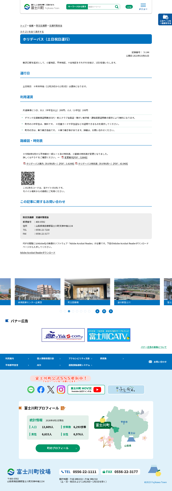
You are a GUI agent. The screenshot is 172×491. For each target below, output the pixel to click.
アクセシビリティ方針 (79, 358)
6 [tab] (81, 311)
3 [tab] (69, 311)
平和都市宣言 (11, 365)
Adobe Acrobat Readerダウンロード (37, 252)
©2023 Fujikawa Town (155, 482)
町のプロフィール (58, 448)
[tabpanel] (86, 291)
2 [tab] (65, 311)
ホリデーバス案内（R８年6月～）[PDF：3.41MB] (50, 163)
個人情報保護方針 (45, 358)
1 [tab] (61, 311)
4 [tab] (73, 311)
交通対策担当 (55, 25)
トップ (23, 25)
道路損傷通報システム (79, 365)
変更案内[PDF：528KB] (75, 157)
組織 (31, 25)
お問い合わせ (160, 361)
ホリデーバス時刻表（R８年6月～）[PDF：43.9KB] (103, 163)
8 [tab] (89, 311)
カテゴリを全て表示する (32, 31)
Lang (129, 6)
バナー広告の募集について (154, 347)
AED (39, 365)
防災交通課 (41, 25)
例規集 (103, 358)
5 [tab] (77, 311)
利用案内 (9, 358)
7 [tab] (85, 311)
